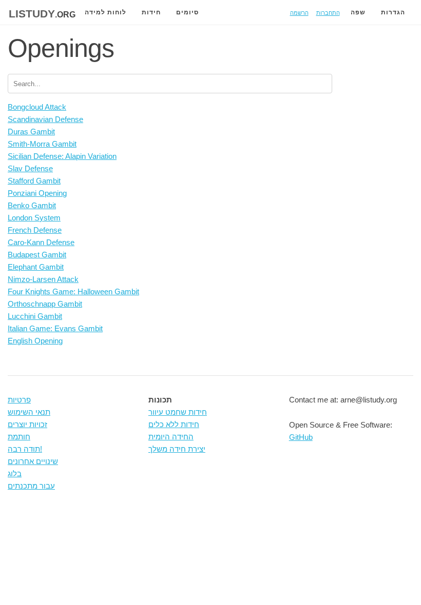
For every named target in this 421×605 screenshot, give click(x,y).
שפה (358, 12)
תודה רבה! (25, 449)
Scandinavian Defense (45, 119)
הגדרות (393, 12)
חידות (151, 12)
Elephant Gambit (36, 267)
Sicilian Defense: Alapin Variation (62, 156)
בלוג (15, 473)
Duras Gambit (31, 131)
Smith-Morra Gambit (42, 143)
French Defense (35, 230)
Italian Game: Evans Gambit (55, 328)
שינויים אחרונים (33, 461)
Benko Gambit (32, 205)
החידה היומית (171, 436)
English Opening (35, 340)
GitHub (301, 437)
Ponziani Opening (37, 193)
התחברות (328, 12)
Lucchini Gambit (35, 316)
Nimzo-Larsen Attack (43, 279)
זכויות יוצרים (27, 424)
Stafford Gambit (34, 180)
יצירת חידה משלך (176, 449)
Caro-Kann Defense (41, 242)
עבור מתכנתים (31, 485)
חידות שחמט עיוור (177, 412)
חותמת (19, 436)
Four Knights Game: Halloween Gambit (73, 291)
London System (34, 217)
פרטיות (19, 399)
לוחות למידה (105, 12)
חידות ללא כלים (173, 424)
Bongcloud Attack (37, 107)
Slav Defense (30, 168)
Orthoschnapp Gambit (45, 303)
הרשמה (299, 12)
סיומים (187, 12)
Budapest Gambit (37, 254)
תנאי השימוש (29, 412)
